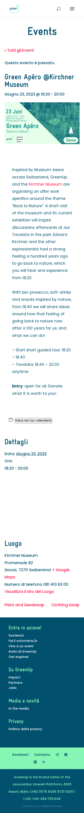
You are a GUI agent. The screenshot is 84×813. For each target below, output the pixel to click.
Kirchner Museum (45, 184)
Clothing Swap (65, 605)
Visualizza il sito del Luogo (29, 591)
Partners (15, 682)
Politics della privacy (25, 729)
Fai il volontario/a (23, 641)
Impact (14, 677)
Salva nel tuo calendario (33, 420)
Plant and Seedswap (24, 605)
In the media (19, 708)
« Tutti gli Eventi (19, 50)
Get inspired (18, 657)
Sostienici (16, 635)
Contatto (42, 754)
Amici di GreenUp (23, 651)
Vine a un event (21, 646)
